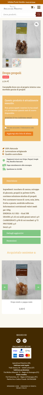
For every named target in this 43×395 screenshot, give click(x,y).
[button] (36, 24)
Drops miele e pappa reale (21, 302)
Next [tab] (38, 287)
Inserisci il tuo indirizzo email (18, 118)
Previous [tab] (5, 287)
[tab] (21, 181)
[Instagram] (25, 341)
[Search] (39, 14)
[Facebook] (18, 341)
